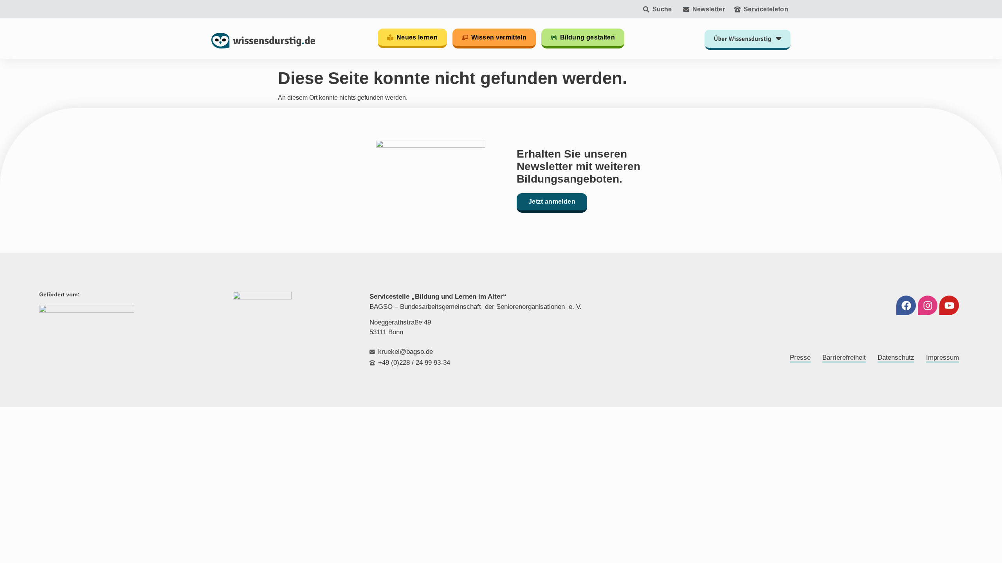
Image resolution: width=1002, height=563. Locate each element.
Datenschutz (896, 357)
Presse (800, 357)
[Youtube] (949, 305)
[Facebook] (906, 305)
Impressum (942, 357)
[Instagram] (927, 305)
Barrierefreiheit (844, 357)
